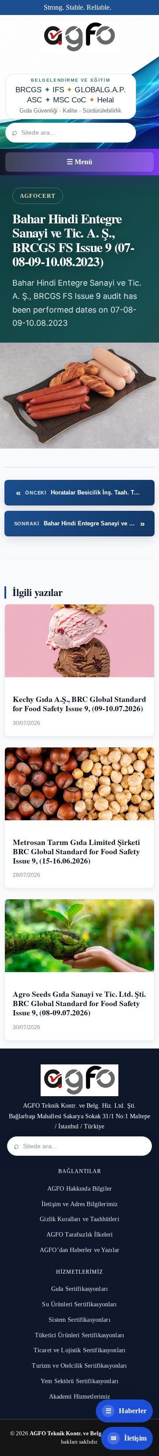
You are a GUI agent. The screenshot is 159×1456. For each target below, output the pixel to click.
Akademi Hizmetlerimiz (79, 1396)
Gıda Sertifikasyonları (79, 1289)
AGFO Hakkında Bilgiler (79, 1188)
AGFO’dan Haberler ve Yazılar (79, 1250)
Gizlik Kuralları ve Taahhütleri (79, 1219)
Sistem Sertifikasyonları (79, 1319)
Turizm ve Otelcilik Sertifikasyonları (79, 1365)
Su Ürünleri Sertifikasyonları (79, 1304)
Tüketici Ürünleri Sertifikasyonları (79, 1335)
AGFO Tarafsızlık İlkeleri (79, 1234)
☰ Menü (79, 162)
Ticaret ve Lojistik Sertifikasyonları (79, 1350)
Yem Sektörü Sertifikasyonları (79, 1381)
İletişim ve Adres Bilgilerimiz (79, 1204)
